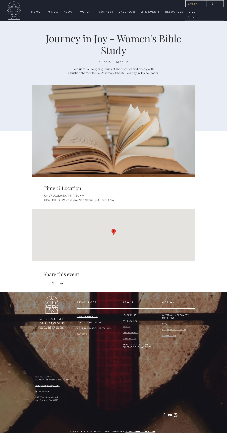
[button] (52, 12)
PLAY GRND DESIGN (140, 431)
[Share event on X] (53, 283)
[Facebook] (164, 415)
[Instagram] (175, 415)
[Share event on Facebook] (45, 283)
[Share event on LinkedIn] (61, 283)
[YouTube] (170, 415)
